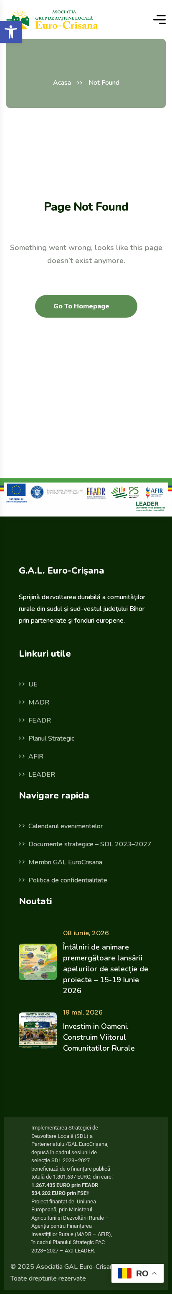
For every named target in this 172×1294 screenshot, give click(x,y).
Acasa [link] (62, 82)
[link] (11, 32)
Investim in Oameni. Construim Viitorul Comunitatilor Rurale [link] (99, 1037)
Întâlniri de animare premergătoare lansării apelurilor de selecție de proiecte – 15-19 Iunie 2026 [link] (105, 969)
